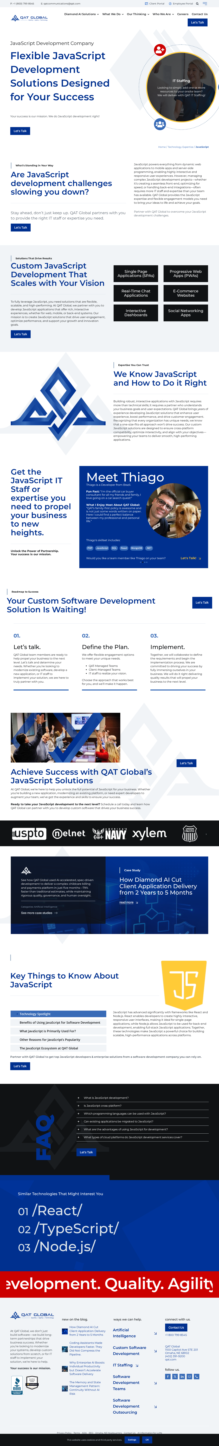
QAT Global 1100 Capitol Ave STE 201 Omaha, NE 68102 (181, 1350)
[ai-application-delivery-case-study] (65, 1329)
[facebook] (168, 1376)
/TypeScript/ (68, 1228)
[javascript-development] (184, 962)
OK (147, 1440)
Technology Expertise (180, 146)
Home (162, 146)
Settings (132, 1440)
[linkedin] (182, 1376)
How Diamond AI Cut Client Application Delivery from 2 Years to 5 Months (87, 1330)
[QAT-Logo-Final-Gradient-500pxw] (32, 1312)
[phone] (196, 1376)
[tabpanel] (161, 1031)
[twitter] (175, 1376)
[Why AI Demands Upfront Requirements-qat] (65, 1367)
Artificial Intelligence (45, 906)
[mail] (189, 1376)
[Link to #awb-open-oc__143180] (205, 3)
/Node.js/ (56, 1246)
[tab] (58, 1013)
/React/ (50, 1210)
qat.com (170, 1359)
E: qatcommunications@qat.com (60, 3)
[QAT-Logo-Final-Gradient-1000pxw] (29, 16)
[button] (197, 3)
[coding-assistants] (65, 1347)
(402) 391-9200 (175, 1356)
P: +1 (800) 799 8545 (22, 3)
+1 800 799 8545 (176, 1335)
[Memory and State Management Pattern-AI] (65, 1387)
